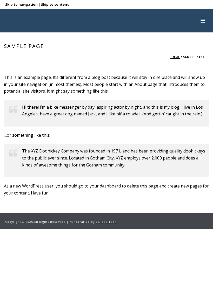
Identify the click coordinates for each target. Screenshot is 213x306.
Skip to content (55, 4)
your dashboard (105, 186)
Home (175, 57)
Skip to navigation (21, 4)
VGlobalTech (106, 222)
